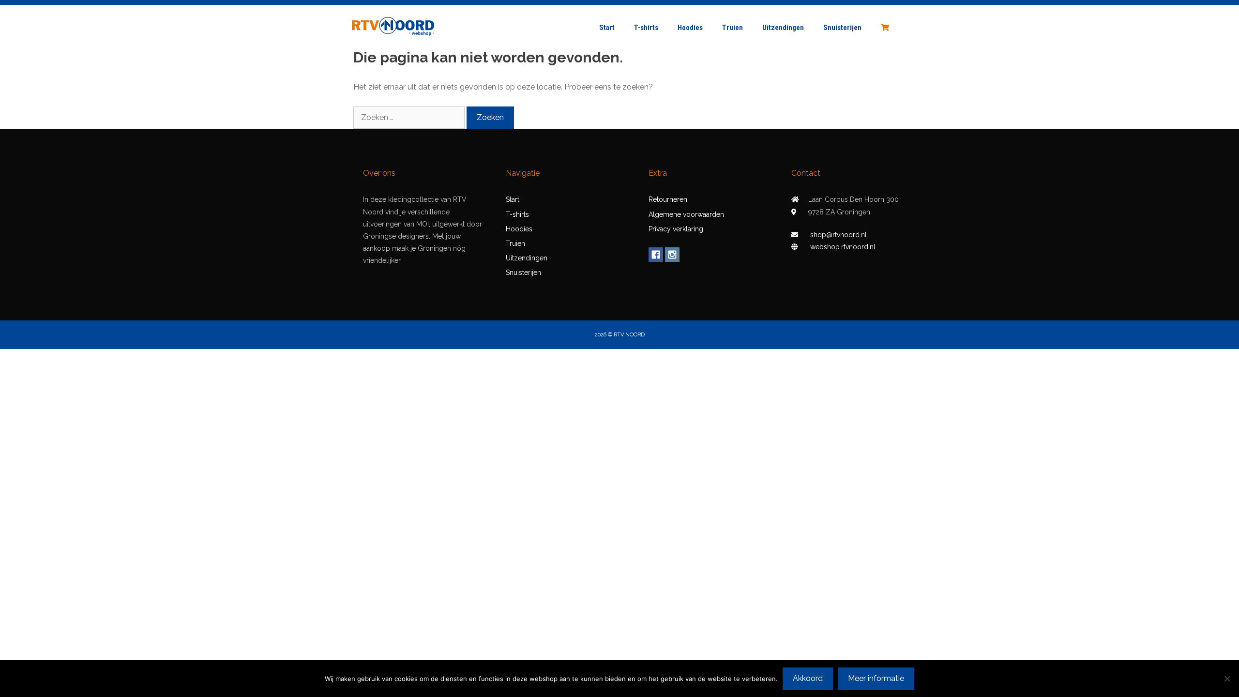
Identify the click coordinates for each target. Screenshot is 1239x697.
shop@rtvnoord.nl (838, 235)
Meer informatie (876, 678)
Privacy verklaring (676, 229)
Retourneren (668, 199)
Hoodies (690, 27)
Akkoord (808, 678)
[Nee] (1227, 678)
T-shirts (646, 27)
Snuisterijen (842, 27)
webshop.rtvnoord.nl (843, 247)
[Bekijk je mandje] (883, 27)
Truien (732, 27)
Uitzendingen (783, 27)
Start (607, 27)
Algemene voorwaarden (686, 214)
